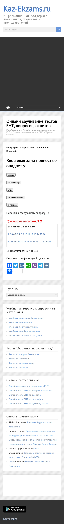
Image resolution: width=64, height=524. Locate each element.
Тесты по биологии (18, 367)
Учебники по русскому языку (23, 327)
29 (46, 241)
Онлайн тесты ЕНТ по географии (26, 399)
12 (32, 234)
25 (34, 241)
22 (24, 241)
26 (37, 241)
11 (29, 234)
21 (21, 241)
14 (38, 234)
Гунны (35, 448)
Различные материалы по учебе (25, 335)
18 (12, 241)
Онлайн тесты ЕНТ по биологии (25, 395)
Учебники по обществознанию (24, 331)
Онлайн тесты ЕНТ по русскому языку (28, 403)
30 (49, 241)
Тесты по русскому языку (21, 363)
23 (27, 241)
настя (12, 461)
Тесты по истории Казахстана (24, 354)
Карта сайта (10, 519)
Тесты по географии (19, 358)
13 (35, 234)
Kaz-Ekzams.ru (27, 8)
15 (41, 234)
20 (18, 241)
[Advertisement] (32, 70)
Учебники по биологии (20, 322)
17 (9, 241)
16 (44, 234)
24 (31, 241)
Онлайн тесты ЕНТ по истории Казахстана (30, 390)
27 (40, 241)
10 (26, 234)
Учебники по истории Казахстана (26, 318)
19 (15, 241)
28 (43, 241)
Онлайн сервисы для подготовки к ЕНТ (29, 386)
